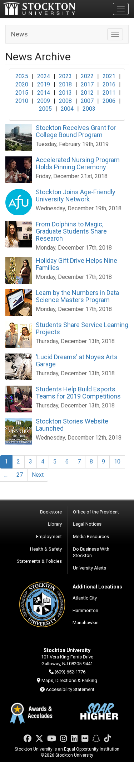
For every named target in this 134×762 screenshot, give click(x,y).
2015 (21, 92)
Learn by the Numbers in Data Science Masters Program (77, 296)
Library (55, 524)
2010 (21, 100)
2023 (65, 76)
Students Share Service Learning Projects (82, 328)
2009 (43, 100)
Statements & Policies (39, 561)
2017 (87, 84)
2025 (21, 76)
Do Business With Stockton (91, 552)
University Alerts (89, 568)
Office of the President (96, 512)
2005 (45, 108)
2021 (109, 76)
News (19, 34)
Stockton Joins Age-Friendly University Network (75, 195)
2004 (67, 108)
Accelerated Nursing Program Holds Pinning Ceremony (78, 163)
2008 (65, 100)
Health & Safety (46, 549)
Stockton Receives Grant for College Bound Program (76, 131)
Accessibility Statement (70, 689)
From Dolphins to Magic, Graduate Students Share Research (71, 231)
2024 (43, 76)
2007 (87, 100)
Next (38, 474)
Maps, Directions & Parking (69, 680)
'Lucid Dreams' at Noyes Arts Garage (77, 360)
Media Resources (91, 536)
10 (117, 461)
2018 (65, 84)
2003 (89, 108)
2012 (87, 92)
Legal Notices (87, 524)
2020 (21, 84)
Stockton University (39, 8)
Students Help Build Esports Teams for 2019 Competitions (78, 392)
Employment (49, 536)
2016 (109, 84)
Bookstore (51, 512)
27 (19, 474)
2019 (43, 84)
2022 (87, 76)
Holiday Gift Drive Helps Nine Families (76, 264)
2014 (43, 92)
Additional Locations (97, 587)
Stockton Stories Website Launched (72, 424)
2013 (65, 92)
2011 (109, 92)
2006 (109, 100)
